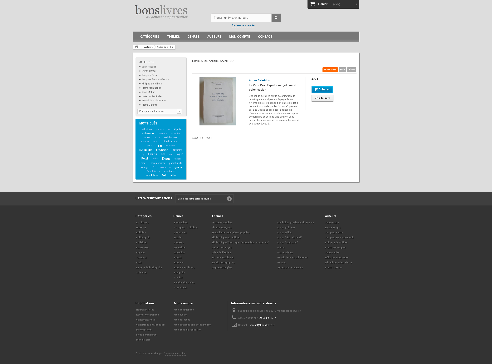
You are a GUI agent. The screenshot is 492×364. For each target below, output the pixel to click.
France (143, 163)
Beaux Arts (142, 247)
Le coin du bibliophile (149, 267)
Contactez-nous (145, 319)
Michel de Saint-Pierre (154, 100)
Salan (155, 158)
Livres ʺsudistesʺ (287, 242)
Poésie (178, 257)
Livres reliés (284, 232)
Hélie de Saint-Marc (152, 96)
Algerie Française (222, 227)
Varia (139, 262)
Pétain (145, 159)
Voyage (140, 252)
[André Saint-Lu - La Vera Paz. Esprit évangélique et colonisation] (217, 101)
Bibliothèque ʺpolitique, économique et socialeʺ (240, 242)
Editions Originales (223, 257)
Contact (265, 36)
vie (169, 129)
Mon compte (239, 36)
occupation (165, 167)
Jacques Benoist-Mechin (155, 79)
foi (163, 175)
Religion (141, 232)
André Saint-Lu (259, 80)
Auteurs (214, 36)
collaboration (171, 137)
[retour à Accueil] (136, 47)
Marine (281, 247)
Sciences (141, 272)
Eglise (157, 137)
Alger (180, 154)
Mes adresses (182, 319)
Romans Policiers (184, 267)
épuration (170, 145)
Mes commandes (184, 309)
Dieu (166, 159)
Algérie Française (172, 141)
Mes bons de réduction (187, 329)
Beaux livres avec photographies (231, 232)
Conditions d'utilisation (150, 324)
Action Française (222, 222)
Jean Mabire (148, 92)
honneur (152, 154)
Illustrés (179, 242)
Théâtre (178, 277)
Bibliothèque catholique (226, 237)
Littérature (142, 222)
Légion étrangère (222, 267)
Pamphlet (179, 272)
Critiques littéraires (186, 227)
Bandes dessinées (184, 282)
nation (177, 158)
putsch (150, 145)
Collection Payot (222, 247)
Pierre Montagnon (151, 88)
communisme (158, 163)
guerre (178, 167)
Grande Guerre (153, 171)
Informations (143, 329)
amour (147, 137)
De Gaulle (145, 150)
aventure (163, 133)
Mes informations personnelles (192, 324)
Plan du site (143, 339)
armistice (175, 133)
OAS (163, 154)
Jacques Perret (150, 75)
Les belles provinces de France (295, 222)
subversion (148, 133)
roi (160, 146)
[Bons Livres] (170, 11)
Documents (180, 232)
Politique (141, 242)
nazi (171, 154)
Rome (156, 141)
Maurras (160, 129)
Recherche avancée (243, 25)
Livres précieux (286, 227)
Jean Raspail (149, 66)
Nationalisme (285, 252)
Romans (178, 262)
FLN (154, 167)
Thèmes (173, 36)
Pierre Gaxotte (149, 105)
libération (145, 141)
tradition (162, 150)
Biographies (181, 222)
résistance (169, 171)
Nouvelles (179, 252)
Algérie (177, 129)
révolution (152, 175)
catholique (146, 129)
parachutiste (175, 163)
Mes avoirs (180, 314)
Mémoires (179, 247)
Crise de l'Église (221, 252)
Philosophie (143, 237)
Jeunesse (141, 257)
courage (144, 167)
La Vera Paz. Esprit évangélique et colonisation (273, 87)
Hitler (173, 175)
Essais (177, 237)
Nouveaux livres (145, 309)
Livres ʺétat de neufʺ (289, 237)
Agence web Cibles (176, 353)
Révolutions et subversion (292, 257)
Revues (281, 262)
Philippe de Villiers (152, 83)
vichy (141, 154)
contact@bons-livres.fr (261, 325)
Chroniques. (181, 287)
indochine (177, 150)
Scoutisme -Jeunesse (290, 267)
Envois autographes (223, 262)
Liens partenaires (146, 334)
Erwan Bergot (149, 71)
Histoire (141, 227)
